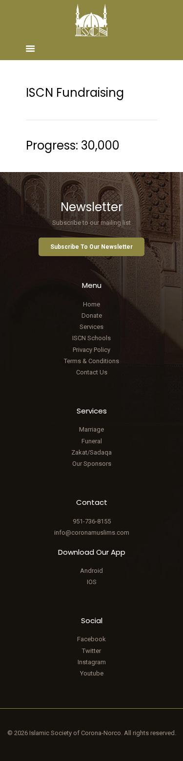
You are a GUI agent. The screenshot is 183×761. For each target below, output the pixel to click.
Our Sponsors (91, 463)
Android (91, 570)
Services (91, 326)
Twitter (91, 650)
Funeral (91, 441)
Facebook (91, 639)
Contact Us (91, 372)
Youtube (91, 673)
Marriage (91, 429)
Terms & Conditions (91, 361)
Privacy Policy (91, 349)
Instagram (92, 662)
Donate (91, 315)
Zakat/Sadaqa (91, 452)
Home (91, 304)
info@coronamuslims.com (91, 532)
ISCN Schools (91, 338)
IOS (92, 582)
